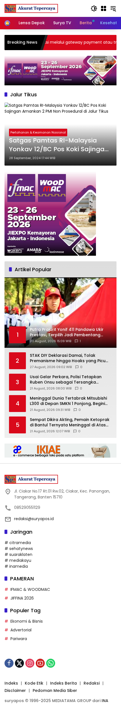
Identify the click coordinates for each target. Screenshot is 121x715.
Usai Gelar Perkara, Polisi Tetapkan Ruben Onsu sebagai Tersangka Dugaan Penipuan (66, 379)
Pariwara (18, 639)
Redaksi (92, 683)
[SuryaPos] (31, 8)
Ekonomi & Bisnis (26, 621)
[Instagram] (29, 663)
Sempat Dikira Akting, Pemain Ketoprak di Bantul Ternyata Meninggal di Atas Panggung (69, 422)
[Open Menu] (103, 8)
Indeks (11, 683)
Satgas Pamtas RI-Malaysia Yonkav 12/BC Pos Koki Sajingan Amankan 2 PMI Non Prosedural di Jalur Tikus (59, 145)
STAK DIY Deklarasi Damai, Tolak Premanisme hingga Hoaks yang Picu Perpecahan (68, 358)
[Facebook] (9, 663)
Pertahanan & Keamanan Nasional (38, 132)
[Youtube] (40, 663)
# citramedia (18, 542)
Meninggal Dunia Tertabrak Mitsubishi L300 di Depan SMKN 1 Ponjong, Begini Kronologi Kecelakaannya (68, 401)
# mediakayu (18, 560)
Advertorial (21, 630)
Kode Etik (34, 683)
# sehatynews (19, 548)
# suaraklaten (18, 554)
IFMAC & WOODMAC (30, 589)
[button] (94, 8)
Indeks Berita (63, 683)
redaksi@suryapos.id (34, 519)
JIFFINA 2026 (22, 598)
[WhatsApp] (50, 663)
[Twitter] (19, 663)
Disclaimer (15, 690)
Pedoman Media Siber (55, 690)
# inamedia (16, 566)
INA (105, 700)
